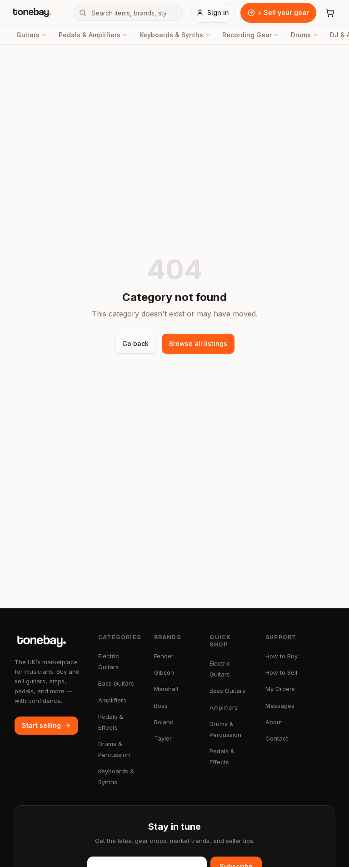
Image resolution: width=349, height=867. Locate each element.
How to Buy (281, 656)
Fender (164, 656)
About (273, 722)
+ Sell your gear (283, 12)
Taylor (163, 738)
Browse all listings (198, 343)
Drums (301, 35)
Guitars (28, 35)
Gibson (164, 672)
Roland (164, 722)
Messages (279, 705)
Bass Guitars (116, 683)
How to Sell (281, 672)
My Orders (280, 688)
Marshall (166, 688)
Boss (161, 705)
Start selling (41, 725)
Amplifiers (112, 700)
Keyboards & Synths (171, 35)
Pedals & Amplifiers (89, 35)
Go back (135, 343)
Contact (276, 738)
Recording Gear (247, 35)
